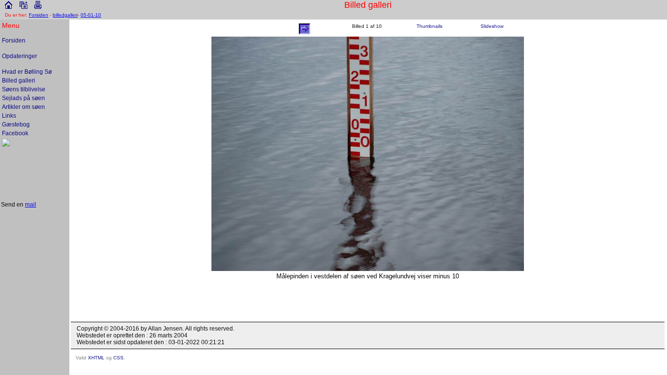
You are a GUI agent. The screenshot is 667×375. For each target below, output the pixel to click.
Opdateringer (19, 56)
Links (9, 115)
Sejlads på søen (23, 98)
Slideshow (491, 26)
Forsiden (38, 15)
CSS (118, 357)
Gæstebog (16, 124)
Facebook (15, 133)
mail (30, 204)
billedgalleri (65, 15)
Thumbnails (429, 26)
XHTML (96, 357)
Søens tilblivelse (23, 89)
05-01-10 (91, 15)
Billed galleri (18, 80)
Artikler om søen (23, 107)
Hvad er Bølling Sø (27, 71)
